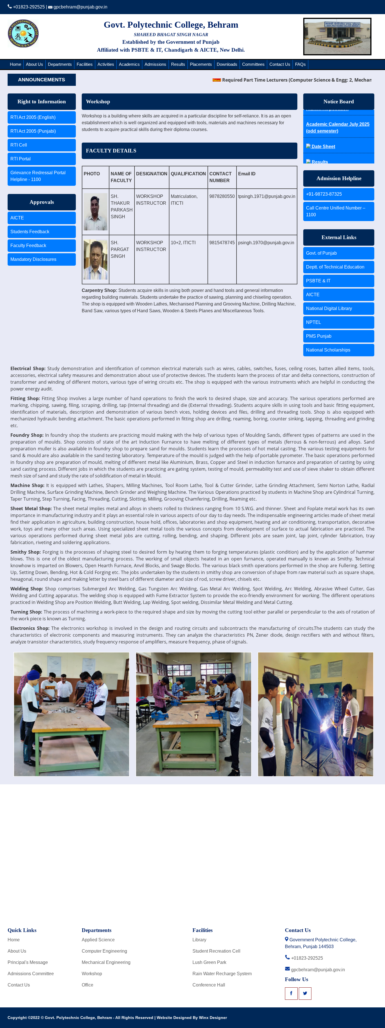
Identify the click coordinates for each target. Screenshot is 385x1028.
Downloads (227, 64)
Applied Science (98, 939)
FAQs (300, 64)
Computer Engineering (104, 951)
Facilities (85, 64)
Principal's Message (28, 962)
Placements (201, 64)
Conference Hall (209, 985)
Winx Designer (213, 1017)
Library (199, 939)
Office (87, 985)
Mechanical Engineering (106, 962)
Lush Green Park (209, 962)
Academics (129, 64)
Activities (106, 64)
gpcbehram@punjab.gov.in (79, 7)
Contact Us (279, 64)
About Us (34, 64)
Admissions (155, 64)
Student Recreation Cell (216, 951)
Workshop (92, 973)
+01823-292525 (28, 7)
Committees (253, 64)
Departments (60, 64)
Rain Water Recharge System (222, 973)
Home (15, 64)
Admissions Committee (31, 973)
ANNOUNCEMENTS (41, 79)
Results (178, 64)
